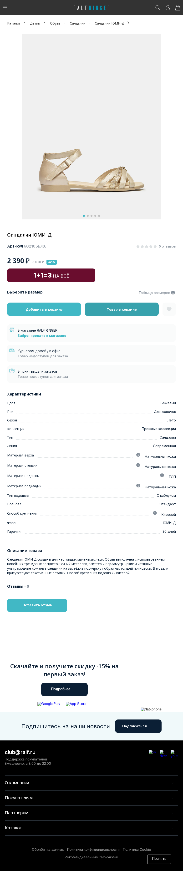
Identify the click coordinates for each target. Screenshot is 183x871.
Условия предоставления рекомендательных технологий (76, 865)
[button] (84, 216)
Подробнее (60, 689)
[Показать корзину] (178, 9)
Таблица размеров (154, 293)
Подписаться (134, 726)
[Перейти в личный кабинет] (168, 9)
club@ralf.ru (20, 752)
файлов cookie (83, 861)
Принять (159, 859)
